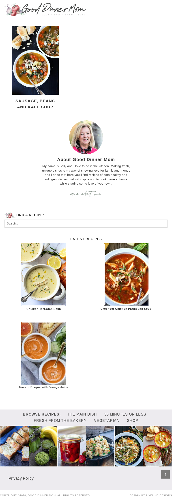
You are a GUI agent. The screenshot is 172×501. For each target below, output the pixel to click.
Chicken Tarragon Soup (43, 309)
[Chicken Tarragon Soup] (43, 274)
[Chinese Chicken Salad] (129, 464)
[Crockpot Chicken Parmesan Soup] (126, 274)
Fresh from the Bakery (60, 421)
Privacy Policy (21, 478)
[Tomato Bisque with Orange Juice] (43, 353)
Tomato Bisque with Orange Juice (43, 387)
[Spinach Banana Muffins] (43, 464)
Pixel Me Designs (159, 495)
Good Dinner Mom (44, 9)
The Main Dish (82, 414)
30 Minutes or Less (125, 414)
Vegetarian (107, 421)
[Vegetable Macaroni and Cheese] (100, 464)
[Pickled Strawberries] (72, 464)
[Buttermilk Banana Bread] (14, 464)
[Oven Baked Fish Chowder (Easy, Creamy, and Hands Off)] (157, 464)
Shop (132, 421)
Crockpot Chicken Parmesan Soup (126, 308)
